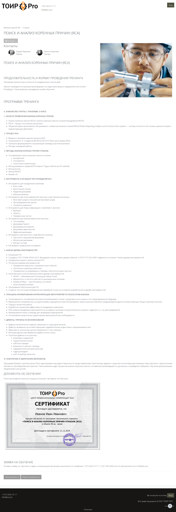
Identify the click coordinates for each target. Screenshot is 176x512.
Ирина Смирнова (51, 51)
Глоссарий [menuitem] (61, 16)
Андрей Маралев (23, 51)
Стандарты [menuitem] (49, 16)
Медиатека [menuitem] (72, 16)
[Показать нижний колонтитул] (170, 506)
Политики (88, 509)
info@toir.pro (7, 497)
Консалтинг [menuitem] (27, 16)
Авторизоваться (12, 477)
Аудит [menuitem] (17, 16)
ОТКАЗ (43, 151)
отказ (61, 121)
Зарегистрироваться (31, 477)
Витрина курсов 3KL (12, 27)
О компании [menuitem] (8, 16)
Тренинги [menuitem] (39, 16)
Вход (171, 5)
